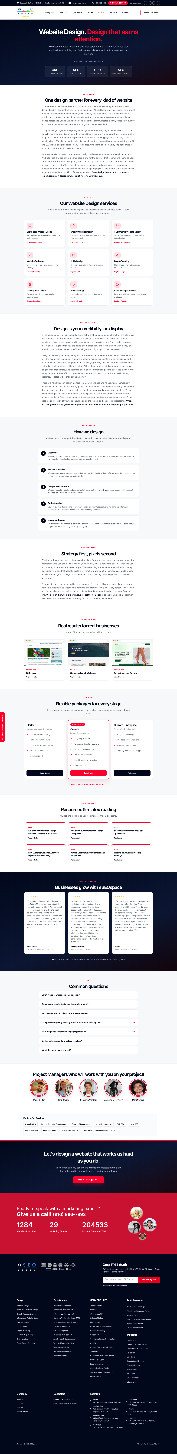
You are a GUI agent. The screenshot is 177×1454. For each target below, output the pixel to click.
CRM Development (60, 1331)
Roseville (132, 1418)
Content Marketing (97, 1331)
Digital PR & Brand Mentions (101, 1326)
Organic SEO (30, 1124)
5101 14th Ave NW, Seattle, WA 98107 (107, 1402)
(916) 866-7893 (63, 1399)
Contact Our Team (150, 13)
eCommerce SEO (97, 1314)
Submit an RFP (22, 1411)
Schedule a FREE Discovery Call (3, 727)
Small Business (133, 1378)
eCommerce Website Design (28, 1318)
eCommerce (132, 1382)
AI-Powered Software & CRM (64, 1322)
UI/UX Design (22, 1326)
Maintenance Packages (136, 1307)
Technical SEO (96, 1306)
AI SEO (93, 1343)
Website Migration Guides (63, 1343)
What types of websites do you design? (61, 995)
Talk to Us (132, 773)
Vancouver (132, 1399)
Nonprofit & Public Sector (137, 1344)
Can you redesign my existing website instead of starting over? (72, 1022)
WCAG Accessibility (61, 1347)
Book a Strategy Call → (88, 1179)
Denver (131, 1409)
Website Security (60, 1356)
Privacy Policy (142, 1444)
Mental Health (132, 1369)
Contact (20, 1403)
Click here (123, 1286)
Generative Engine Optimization (102, 1339)
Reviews (20, 1399)
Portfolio (20, 1407)
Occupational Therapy (136, 1361)
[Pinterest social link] (150, 3)
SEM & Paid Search (70, 1130)
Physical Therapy (134, 1365)
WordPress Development (63, 1310)
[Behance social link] (158, 3)
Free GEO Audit (49, 1130)
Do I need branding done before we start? (62, 1041)
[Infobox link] (77, 3)
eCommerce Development (63, 1314)
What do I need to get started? (56, 1050)
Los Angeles (98, 1406)
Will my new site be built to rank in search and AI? (65, 1013)
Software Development (62, 1326)
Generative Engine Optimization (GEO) (99, 1130)
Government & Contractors (137, 1348)
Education (131, 1353)
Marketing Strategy (103, 1124)
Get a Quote (45, 773)
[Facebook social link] (145, 3)
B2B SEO (121, 1124)
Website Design (23, 1306)
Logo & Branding (23, 1331)
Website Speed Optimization (101, 1372)
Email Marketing (96, 1364)
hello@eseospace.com (65, 1403)
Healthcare (131, 1340)
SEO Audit (94, 1351)
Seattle (95, 1399)
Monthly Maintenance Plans (138, 1311)
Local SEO (134, 1124)
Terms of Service (154, 1444)
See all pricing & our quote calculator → (89, 784)
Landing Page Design (25, 1335)
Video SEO (94, 1335)
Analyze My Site (149, 1279)
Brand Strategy (31, 1130)
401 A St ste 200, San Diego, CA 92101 (108, 1427)
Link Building (95, 1322)
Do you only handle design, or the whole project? (65, 1004)
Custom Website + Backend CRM (66, 1318)
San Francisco (98, 1415)
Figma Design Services (26, 1343)
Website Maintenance (62, 1351)
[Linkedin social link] (154, 3)
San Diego (97, 1425)
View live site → (32, 677)
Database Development (62, 1335)
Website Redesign (24, 1322)
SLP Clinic (131, 1357)
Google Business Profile (99, 1368)
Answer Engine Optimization (101, 1347)
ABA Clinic (131, 1374)
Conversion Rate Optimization (53, 1124)
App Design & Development (64, 1339)
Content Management (81, 1124)
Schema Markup (96, 1318)
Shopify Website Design (26, 1314)
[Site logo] (26, 11)
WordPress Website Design (27, 1310)
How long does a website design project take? (64, 1031)
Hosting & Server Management (139, 1319)
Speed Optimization (135, 1324)
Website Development (62, 1306)
